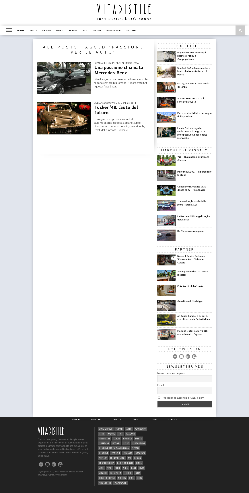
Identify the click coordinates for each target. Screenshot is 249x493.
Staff (135, 420)
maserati (130, 433)
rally (137, 472)
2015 (131, 477)
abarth (103, 472)
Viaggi (97, 30)
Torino (127, 472)
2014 (125, 467)
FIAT (120, 433)
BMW (141, 467)
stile (101, 433)
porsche (116, 453)
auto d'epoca (105, 428)
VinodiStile (113, 30)
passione (103, 453)
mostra (122, 477)
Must (59, 30)
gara (133, 467)
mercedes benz (106, 463)
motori (116, 443)
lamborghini (139, 443)
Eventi (73, 30)
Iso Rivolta (115, 472)
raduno (111, 433)
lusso (126, 443)
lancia (117, 438)
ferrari (119, 428)
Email (160, 385)
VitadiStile (104, 438)
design (137, 458)
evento (138, 438)
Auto (33, 30)
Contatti (172, 420)
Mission (76, 420)
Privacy (117, 420)
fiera (139, 477)
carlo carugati (125, 463)
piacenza (127, 438)
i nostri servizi (107, 477)
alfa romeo (140, 428)
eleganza (128, 453)
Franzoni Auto (117, 458)
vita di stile (105, 482)
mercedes (140, 453)
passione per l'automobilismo (114, 448)
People (46, 30)
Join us (153, 420)
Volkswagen (121, 482)
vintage (103, 458)
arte (101, 467)
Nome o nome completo (171, 373)
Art (84, 30)
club (117, 467)
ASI (129, 458)
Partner (131, 30)
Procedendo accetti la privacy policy (183, 397)
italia (139, 463)
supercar (104, 443)
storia (135, 448)
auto (129, 428)
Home (20, 30)
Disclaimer (96, 420)
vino (109, 467)
